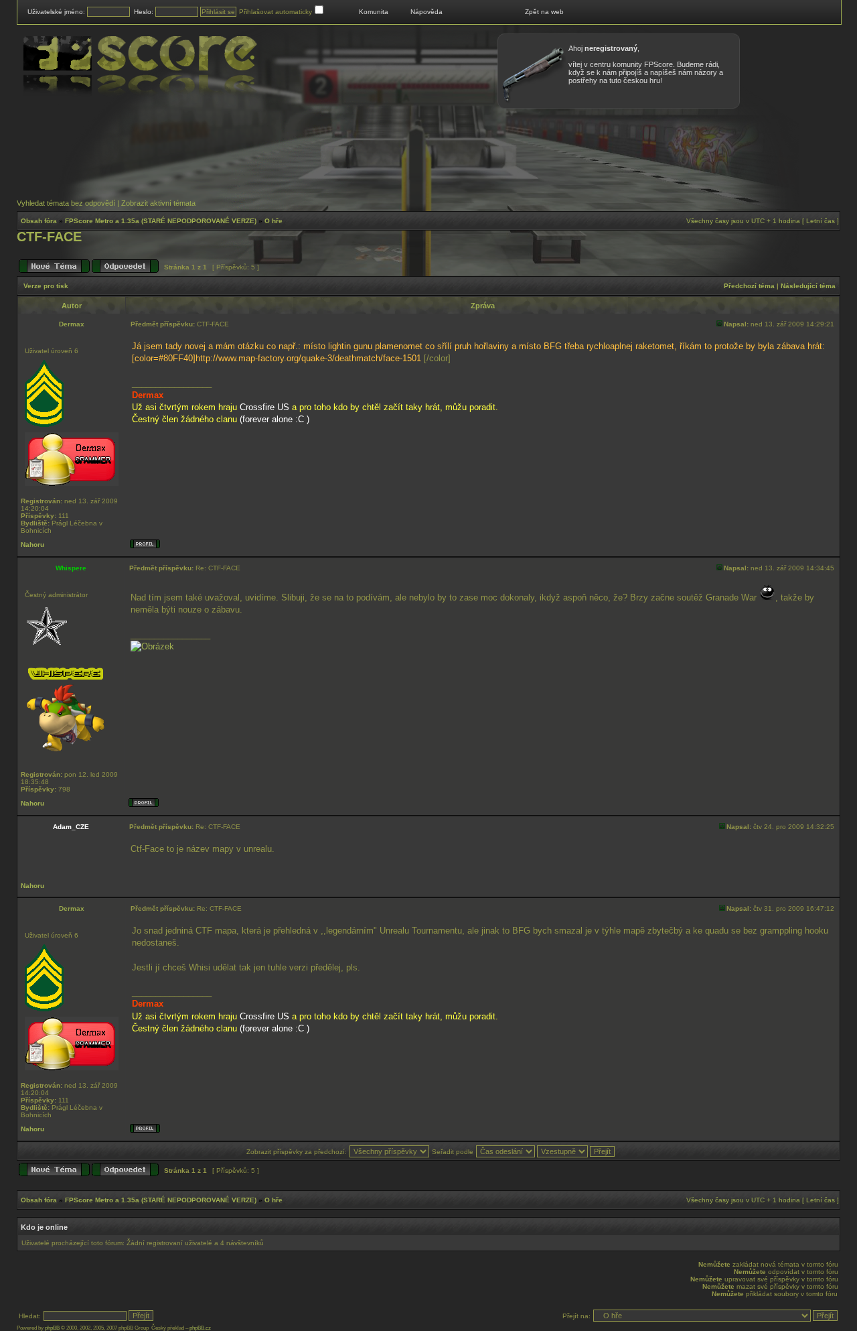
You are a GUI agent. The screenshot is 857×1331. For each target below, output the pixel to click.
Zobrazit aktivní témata (158, 203)
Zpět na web (544, 11)
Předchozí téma (749, 286)
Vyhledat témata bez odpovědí (66, 203)
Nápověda (426, 11)
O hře (273, 221)
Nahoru (32, 544)
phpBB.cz (200, 1328)
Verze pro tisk (45, 286)
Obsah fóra (39, 221)
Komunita (373, 11)
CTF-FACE (49, 236)
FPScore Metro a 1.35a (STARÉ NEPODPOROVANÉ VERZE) (160, 221)
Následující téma (808, 286)
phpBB (52, 1328)
